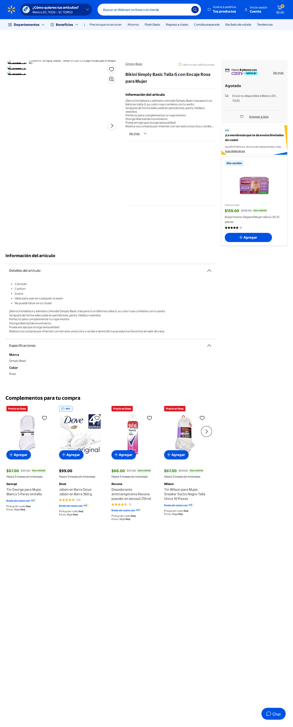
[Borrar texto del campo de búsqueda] (184, 10)
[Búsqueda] (195, 9)
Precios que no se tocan (106, 24)
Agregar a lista (259, 116)
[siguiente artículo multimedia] (112, 126)
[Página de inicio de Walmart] (11, 10)
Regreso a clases (177, 24)
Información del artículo (30, 255)
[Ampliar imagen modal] (111, 79)
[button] (222, 10)
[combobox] (149, 10)
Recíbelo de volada (238, 24)
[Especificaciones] (209, 345)
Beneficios (64, 24)
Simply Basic (134, 64)
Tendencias (265, 24)
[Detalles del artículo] (209, 270)
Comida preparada (207, 24)
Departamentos (26, 24)
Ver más (134, 133)
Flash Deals (152, 24)
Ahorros (133, 24)
